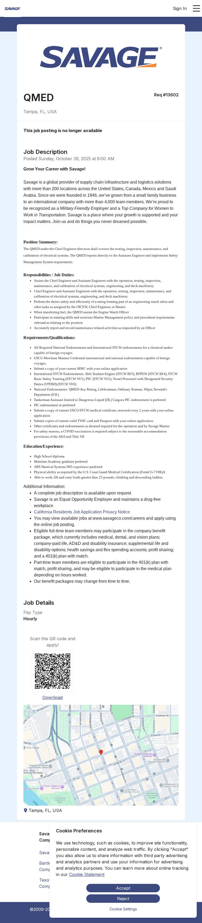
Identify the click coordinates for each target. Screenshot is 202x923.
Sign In (180, 8)
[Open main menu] (196, 8)
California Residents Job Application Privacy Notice (82, 512)
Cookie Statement (86, 874)
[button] (101, 755)
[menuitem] (12, 8)
